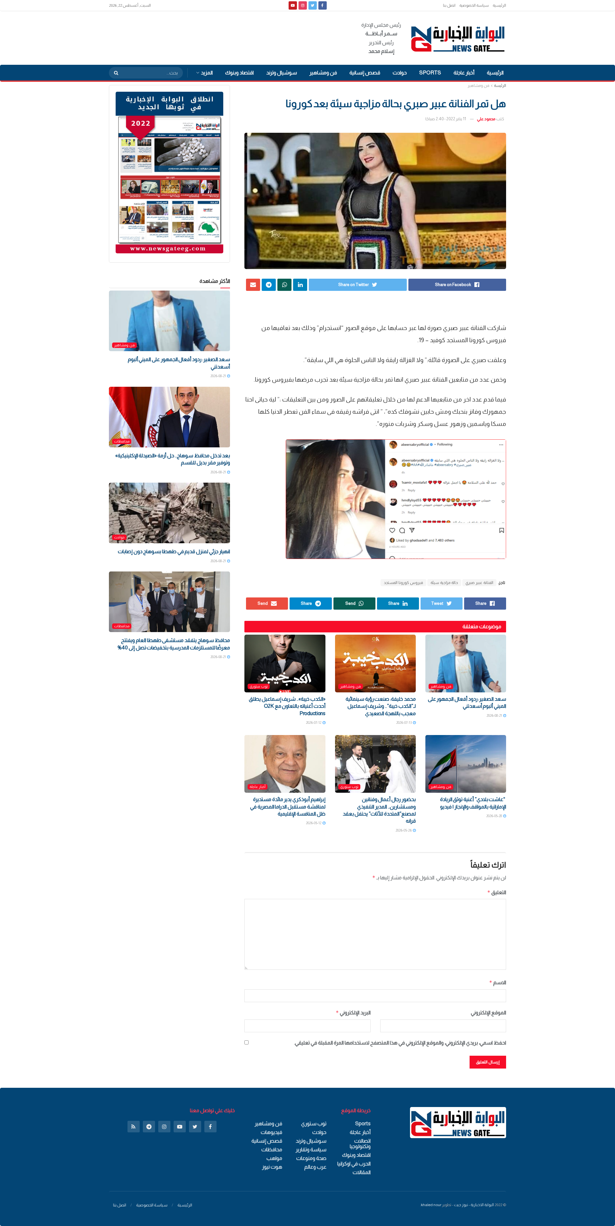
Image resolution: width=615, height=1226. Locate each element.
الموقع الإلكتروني (488, 1012)
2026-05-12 (314, 823)
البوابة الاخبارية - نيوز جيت (474, 1205)
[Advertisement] (225, 36)
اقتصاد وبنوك (239, 72)
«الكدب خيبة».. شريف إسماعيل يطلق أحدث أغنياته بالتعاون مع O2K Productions (287, 706)
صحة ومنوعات (311, 1158)
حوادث (400, 72)
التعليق (496, 892)
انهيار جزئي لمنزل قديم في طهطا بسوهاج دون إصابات (174, 551)
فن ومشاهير (323, 72)
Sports (430, 72)
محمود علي (486, 118)
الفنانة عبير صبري (479, 582)
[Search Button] (114, 73)
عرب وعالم (315, 1167)
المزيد (207, 72)
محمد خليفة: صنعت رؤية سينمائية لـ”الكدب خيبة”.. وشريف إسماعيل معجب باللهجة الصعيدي (381, 706)
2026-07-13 (404, 722)
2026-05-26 (404, 830)
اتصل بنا (449, 5)
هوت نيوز (272, 1167)
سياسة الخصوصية (474, 5)
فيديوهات (271, 1132)
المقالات (362, 1172)
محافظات (121, 441)
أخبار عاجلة (464, 72)
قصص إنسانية (364, 72)
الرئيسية (499, 5)
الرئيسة (500, 85)
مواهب (274, 1158)
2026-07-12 (314, 722)
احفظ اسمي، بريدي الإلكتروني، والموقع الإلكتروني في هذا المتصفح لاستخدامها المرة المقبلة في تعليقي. (400, 1042)
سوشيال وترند (281, 72)
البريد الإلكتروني (353, 1013)
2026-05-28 (494, 816)
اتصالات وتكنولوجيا (360, 1143)
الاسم (497, 982)
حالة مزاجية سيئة (444, 582)
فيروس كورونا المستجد (403, 582)
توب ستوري (259, 686)
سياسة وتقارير (311, 1149)
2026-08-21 (495, 715)
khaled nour (431, 1205)
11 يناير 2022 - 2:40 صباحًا (445, 118)
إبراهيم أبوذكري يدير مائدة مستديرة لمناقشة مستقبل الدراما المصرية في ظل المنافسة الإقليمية (287, 806)
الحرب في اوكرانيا (354, 1163)
